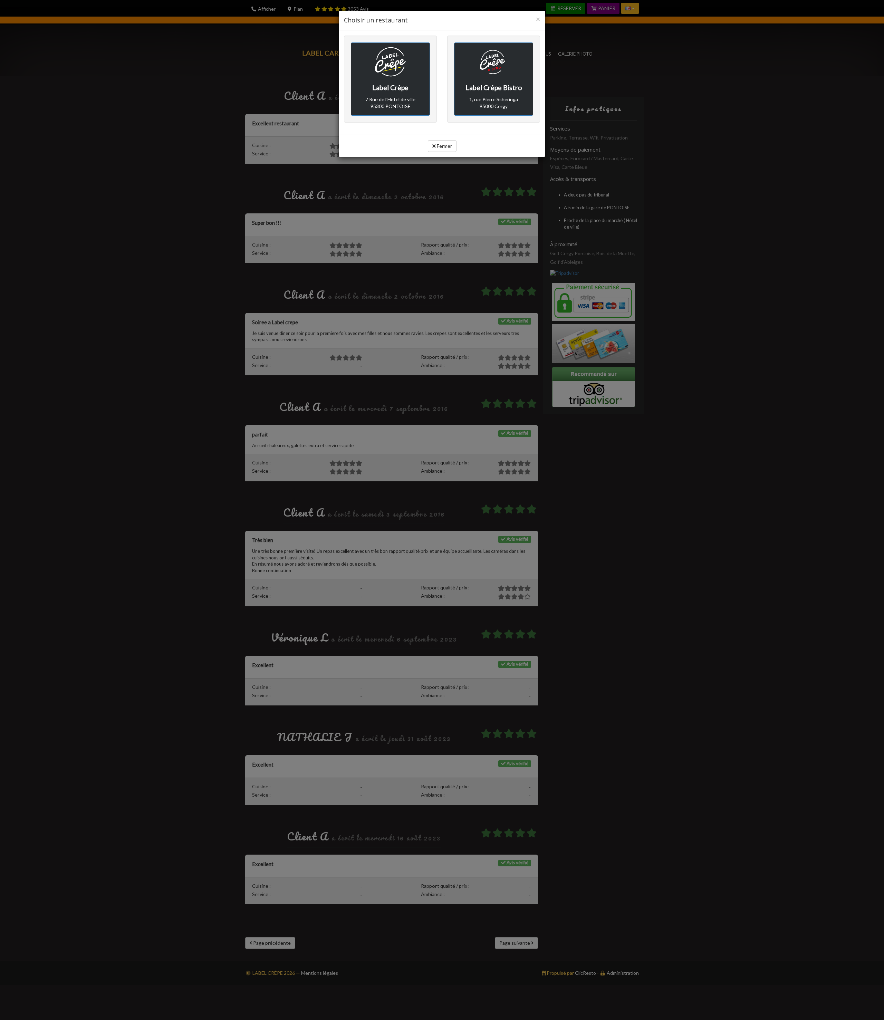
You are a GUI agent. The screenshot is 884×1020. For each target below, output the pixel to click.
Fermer (444, 146)
